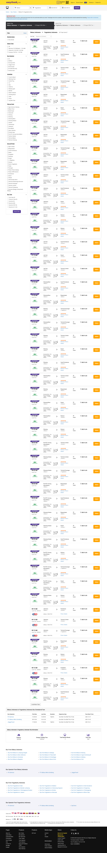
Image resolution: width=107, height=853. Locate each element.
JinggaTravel (11, 722)
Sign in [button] (72, 2)
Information (47, 844)
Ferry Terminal (22, 848)
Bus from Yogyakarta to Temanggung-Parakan (20, 790)
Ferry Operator (22, 847)
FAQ (7, 842)
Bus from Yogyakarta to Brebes (48, 790)
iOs (45, 834)
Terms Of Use (61, 843)
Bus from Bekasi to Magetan (15, 759)
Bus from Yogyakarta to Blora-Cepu (80, 792)
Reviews (62, 47)
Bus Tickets (14, 12)
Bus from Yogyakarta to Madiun (48, 786)
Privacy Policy (61, 841)
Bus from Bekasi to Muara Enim (48, 759)
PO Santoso (11, 717)
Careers (7, 847)
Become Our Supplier (62, 833)
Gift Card (34, 833)
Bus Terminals (22, 836)
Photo (66, 47)
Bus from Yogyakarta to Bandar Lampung (19, 788)
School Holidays (48, 847)
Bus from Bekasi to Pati (77, 759)
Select (96, 42)
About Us (8, 833)
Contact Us (98, 2)
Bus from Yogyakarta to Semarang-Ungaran (51, 788)
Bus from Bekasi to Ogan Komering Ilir (81, 755)
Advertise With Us (62, 845)
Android (46, 833)
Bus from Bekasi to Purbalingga (48, 757)
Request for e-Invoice (62, 847)
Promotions (8, 838)
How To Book (9, 840)
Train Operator (22, 840)
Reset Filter (17, 211)
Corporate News (9, 836)
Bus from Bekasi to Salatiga (47, 752)
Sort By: (32, 36)
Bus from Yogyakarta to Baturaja (48, 792)
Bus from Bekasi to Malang (78, 757)
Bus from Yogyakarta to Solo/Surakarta (81, 786)
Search (77, 7)
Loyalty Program (61, 838)
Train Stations (22, 842)
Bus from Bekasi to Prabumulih (48, 755)
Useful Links (60, 840)
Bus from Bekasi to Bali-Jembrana (17, 755)
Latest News (8, 834)
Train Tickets (22, 838)
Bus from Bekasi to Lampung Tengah (17, 752)
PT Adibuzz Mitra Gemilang (15, 719)
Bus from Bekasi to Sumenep (15, 757)
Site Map (8, 845)
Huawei (46, 836)
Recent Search (79, 2)
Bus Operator (22, 834)
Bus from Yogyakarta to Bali (15, 786)
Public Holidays (48, 845)
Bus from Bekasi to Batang (78, 752)
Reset (25, 33)
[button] (86, 2)
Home (7, 12)
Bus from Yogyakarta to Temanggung (81, 790)
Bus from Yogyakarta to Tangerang (80, 788)
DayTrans (73, 805)
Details (62, 48)
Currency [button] (91, 2)
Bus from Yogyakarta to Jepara (16, 792)
